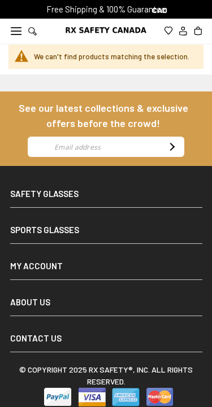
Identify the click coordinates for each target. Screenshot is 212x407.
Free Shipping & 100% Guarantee (106, 9)
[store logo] (106, 30)
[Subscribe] (170, 146)
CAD (160, 10)
